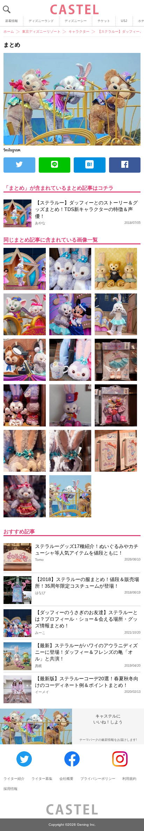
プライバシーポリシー (97, 779)
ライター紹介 (13, 779)
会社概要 (66, 779)
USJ (124, 21)
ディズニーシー (76, 21)
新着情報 (11, 21)
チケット (104, 21)
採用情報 (10, 789)
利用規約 (129, 779)
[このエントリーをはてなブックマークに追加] (90, 165)
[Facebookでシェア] (125, 165)
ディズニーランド (41, 21)
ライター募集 (41, 779)
